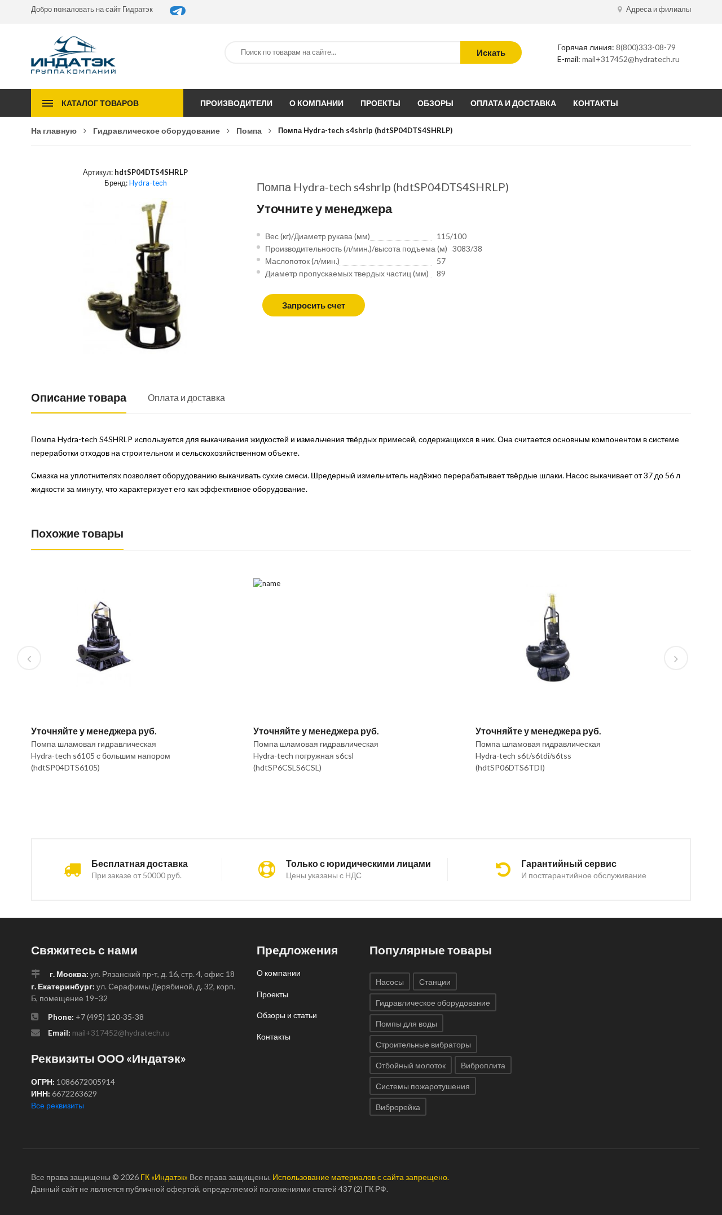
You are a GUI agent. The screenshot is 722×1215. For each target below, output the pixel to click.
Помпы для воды (406, 1023)
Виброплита (483, 1065)
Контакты (595, 103)
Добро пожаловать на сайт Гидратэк (92, 9)
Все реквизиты (57, 1105)
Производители (236, 103)
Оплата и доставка (513, 103)
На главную (54, 130)
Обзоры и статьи (287, 1015)
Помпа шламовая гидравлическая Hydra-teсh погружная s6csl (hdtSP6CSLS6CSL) (315, 755)
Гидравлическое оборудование (156, 130)
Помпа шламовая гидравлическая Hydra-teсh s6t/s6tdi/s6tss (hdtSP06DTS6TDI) (538, 755)
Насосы (390, 982)
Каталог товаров (100, 103)
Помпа (249, 130)
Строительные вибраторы (423, 1044)
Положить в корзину (99, 796)
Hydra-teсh (148, 182)
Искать (491, 52)
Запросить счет (313, 305)
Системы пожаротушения (423, 1086)
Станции (435, 982)
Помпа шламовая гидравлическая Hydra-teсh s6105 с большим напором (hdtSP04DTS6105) (100, 755)
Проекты (380, 103)
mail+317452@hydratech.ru (631, 59)
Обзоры (435, 103)
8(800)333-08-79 (646, 47)
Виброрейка (398, 1107)
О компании (316, 103)
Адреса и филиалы (657, 9)
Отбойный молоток (411, 1065)
